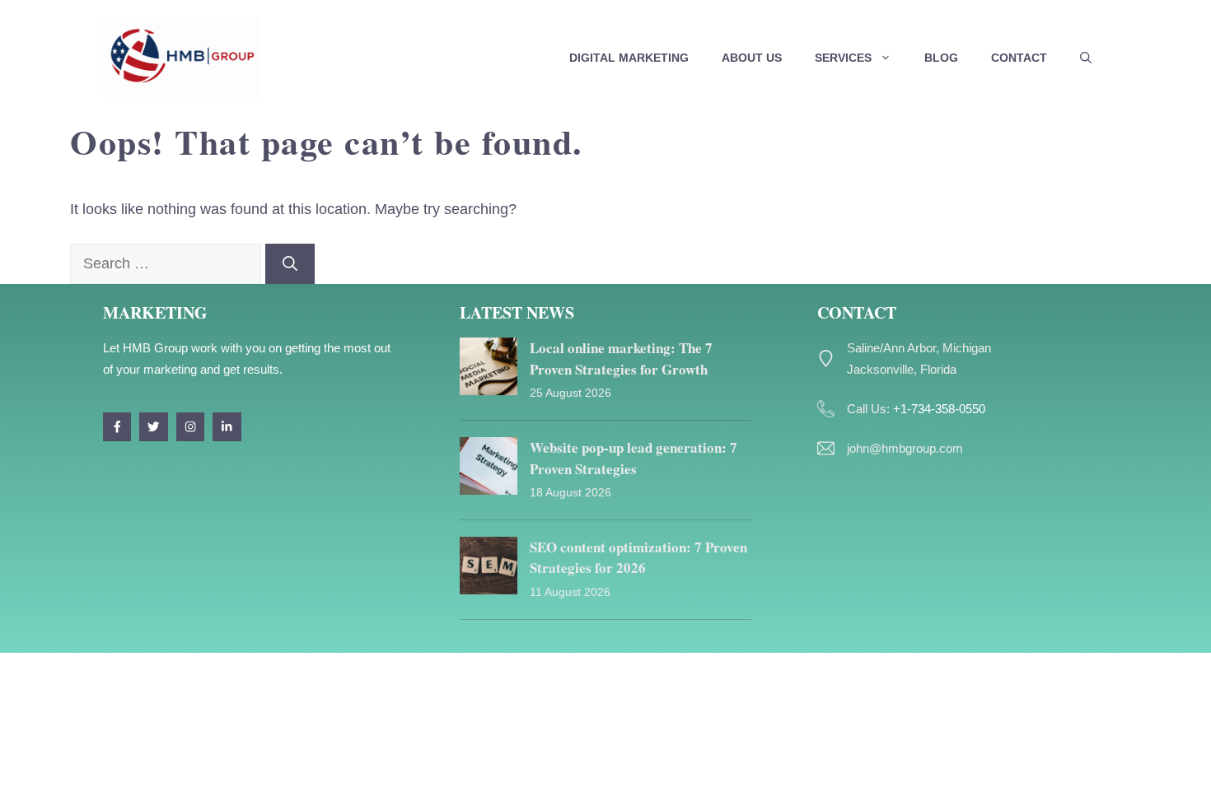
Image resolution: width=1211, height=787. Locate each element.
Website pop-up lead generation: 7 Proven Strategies (633, 458)
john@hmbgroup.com (905, 448)
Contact (1019, 57)
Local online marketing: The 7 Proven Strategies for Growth (621, 359)
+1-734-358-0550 (939, 409)
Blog (941, 57)
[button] (1086, 57)
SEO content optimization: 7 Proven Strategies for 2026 (638, 558)
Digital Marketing (629, 57)
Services (843, 57)
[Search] (290, 264)
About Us (752, 57)
